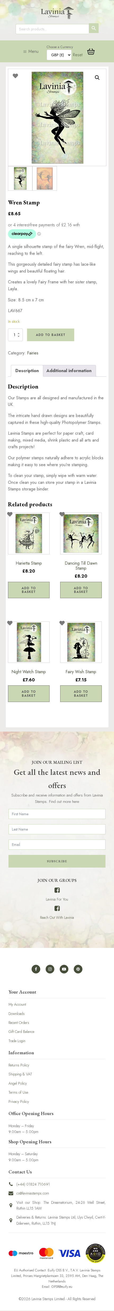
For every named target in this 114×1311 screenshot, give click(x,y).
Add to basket (50, 335)
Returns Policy (18, 1065)
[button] (97, 77)
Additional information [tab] (68, 371)
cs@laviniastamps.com (32, 1193)
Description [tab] (27, 371)
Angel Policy (17, 1083)
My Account (17, 1004)
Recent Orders (18, 1022)
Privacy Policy (18, 1101)
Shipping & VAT (20, 1074)
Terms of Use (18, 1092)
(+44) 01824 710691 (33, 1184)
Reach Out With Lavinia (57, 917)
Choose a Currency (60, 47)
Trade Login (16, 1040)
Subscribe (57, 861)
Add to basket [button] (28, 590)
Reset (77, 55)
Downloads (16, 1013)
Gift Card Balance (21, 1031)
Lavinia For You (57, 899)
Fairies (32, 353)
